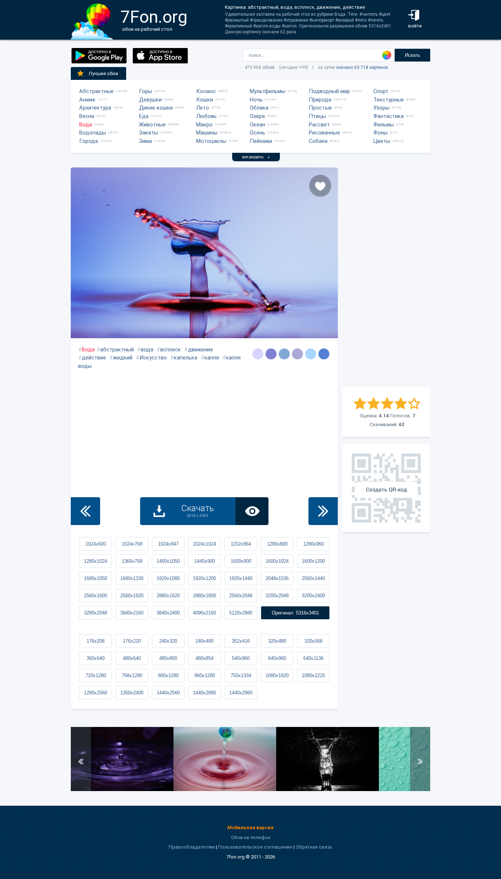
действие (94, 357)
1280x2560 (95, 692)
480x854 (204, 658)
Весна (86, 116)
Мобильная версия (250, 827)
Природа (320, 99)
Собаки (318, 141)
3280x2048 (95, 613)
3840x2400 (168, 613)
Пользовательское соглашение (255, 847)
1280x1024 (95, 561)
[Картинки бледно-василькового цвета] (310, 353)
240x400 (204, 641)
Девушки (150, 99)
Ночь (256, 99)
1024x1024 (204, 544)
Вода (85, 124)
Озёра (257, 116)
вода (147, 349)
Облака (259, 107)
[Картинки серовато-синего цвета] (323, 353)
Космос (206, 91)
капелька (185, 357)
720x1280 (95, 675)
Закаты (148, 132)
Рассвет (319, 124)
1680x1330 (131, 578)
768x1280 (132, 675)
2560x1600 (95, 595)
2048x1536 (277, 578)
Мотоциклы (211, 141)
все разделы (256, 157)
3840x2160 (131, 613)
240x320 (168, 641)
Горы (145, 91)
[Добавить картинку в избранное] (320, 186)
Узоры (381, 107)
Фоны (380, 132)
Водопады (92, 132)
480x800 (168, 658)
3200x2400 (313, 595)
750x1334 (241, 675)
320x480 (277, 641)
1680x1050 (95, 578)
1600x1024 (277, 561)
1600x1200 (313, 561)
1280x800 (277, 544)
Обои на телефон (250, 837)
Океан (257, 124)
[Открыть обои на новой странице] (251, 511)
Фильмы (383, 124)
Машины (206, 132)
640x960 (277, 658)
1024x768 (132, 544)
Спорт (380, 91)
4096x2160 (204, 613)
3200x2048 (277, 595)
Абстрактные (96, 91)
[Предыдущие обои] (85, 511)
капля (211, 357)
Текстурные (388, 99)
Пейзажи (261, 141)
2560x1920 (131, 595)
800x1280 (168, 675)
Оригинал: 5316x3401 (295, 613)
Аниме (87, 99)
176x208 (96, 641)
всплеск (170, 349)
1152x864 (241, 544)
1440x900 (204, 561)
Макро (204, 124)
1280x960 (313, 544)
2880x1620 (168, 595)
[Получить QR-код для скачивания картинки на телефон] (386, 488)
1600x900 (241, 561)
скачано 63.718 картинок (362, 67)
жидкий (122, 357)
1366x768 (132, 561)
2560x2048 (240, 595)
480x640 (132, 658)
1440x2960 (240, 692)
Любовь (206, 116)
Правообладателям (192, 847)
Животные (152, 124)
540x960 (241, 658)
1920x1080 (168, 578)
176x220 (132, 641)
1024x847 (168, 544)
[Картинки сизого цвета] (284, 353)
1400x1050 (168, 561)
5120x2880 (240, 613)
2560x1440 (313, 578)
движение (200, 349)
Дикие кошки (156, 107)
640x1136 (313, 658)
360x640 (96, 658)
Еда (144, 116)
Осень (257, 132)
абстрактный (117, 349)
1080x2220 (313, 675)
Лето (202, 107)
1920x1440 (240, 578)
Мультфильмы (267, 91)
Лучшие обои (103, 73)
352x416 (241, 641)
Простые (320, 107)
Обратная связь (314, 847)
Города (88, 141)
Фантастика (388, 116)
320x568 (313, 641)
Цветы (381, 141)
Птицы (317, 116)
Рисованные (324, 132)
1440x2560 (168, 692)
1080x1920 (277, 675)
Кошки (204, 99)
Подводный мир (329, 91)
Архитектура (95, 107)
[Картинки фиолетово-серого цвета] (257, 353)
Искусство (153, 357)
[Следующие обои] (323, 511)
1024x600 (95, 544)
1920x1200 (204, 578)
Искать (412, 55)
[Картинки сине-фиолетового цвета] (271, 353)
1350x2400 (131, 692)
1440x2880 (204, 692)
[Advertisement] (386, 277)
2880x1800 (204, 595)
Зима (145, 141)
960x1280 (204, 675)
